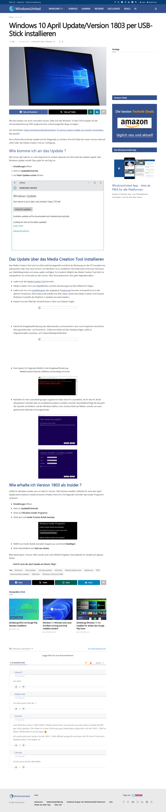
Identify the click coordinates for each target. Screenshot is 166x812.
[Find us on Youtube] (122, 2)
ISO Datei (58, 570)
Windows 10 (50, 41)
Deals (127, 8)
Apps (80, 617)
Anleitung (19, 570)
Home (11, 17)
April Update (31, 570)
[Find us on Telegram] (132, 2)
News (42, 41)
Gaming (86, 8)
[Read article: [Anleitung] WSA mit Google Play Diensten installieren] (24, 609)
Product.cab (65, 290)
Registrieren (152, 2)
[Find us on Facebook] (115, 2)
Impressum (20, 2)
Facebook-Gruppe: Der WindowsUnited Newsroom (86, 802)
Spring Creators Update (19, 574)
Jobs (111, 802)
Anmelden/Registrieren (96, 648)
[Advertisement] (134, 74)
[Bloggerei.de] (137, 795)
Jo (13, 41)
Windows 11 (56, 8)
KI (135, 8)
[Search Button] (156, 8)
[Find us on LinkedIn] (129, 2)
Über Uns (12, 2)
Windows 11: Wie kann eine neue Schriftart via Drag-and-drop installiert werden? (57, 625)
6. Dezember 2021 (50, 632)
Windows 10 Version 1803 (53, 574)
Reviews (99, 8)
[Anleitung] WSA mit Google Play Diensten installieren (23, 624)
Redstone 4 (88, 570)
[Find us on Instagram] (125, 2)
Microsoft (18, 17)
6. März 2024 (14, 629)
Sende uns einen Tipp (42, 805)
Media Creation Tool (36, 281)
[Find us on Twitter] (118, 2)
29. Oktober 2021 (84, 632)
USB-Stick (36, 574)
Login (143, 2)
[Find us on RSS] (136, 2)
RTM (98, 570)
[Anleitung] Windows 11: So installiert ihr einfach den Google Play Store (90, 625)
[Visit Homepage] (25, 8)
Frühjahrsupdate (45, 570)
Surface (73, 8)
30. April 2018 (24, 41)
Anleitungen (16, 617)
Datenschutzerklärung (33, 2)
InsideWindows (38, 290)
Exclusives (114, 8)
